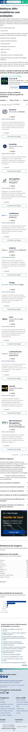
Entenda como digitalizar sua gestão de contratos (13, 629)
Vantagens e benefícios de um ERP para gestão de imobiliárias (12, 506)
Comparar (6, 133)
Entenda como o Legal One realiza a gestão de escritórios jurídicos (14, 633)
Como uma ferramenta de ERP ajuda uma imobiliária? (12, 500)
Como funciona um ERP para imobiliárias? (12, 487)
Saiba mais (3, 721)
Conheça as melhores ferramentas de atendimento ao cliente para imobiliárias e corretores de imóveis (13, 643)
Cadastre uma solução (22, 704)
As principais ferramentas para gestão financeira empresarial (12, 651)
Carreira (18, 713)
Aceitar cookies (22, 726)
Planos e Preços (14, 100)
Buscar (19, 2)
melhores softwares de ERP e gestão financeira (12, 477)
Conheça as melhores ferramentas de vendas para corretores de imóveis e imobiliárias (14, 647)
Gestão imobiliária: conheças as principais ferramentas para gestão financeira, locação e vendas (14, 638)
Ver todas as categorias (6, 715)
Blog (17, 706)
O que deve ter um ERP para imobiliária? (12, 491)
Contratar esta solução (14, 136)
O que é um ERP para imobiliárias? (10, 483)
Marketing (2, 702)
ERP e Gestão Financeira (6, 710)
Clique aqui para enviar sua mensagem (9, 682)
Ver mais (24, 665)
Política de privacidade (22, 710)
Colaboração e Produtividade (7, 708)
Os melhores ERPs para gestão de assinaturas (14, 662)
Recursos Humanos (5, 706)
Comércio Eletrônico (5, 713)
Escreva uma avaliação (22, 702)
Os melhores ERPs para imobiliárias (12, 654)
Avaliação (3, 100)
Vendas (2, 700)
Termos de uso (20, 708)
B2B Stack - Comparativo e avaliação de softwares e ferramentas (4, 2)
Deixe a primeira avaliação (8, 119)
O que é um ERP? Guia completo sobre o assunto (13, 659)
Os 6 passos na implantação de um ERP (13, 656)
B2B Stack (1, 670)
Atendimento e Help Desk (6, 704)
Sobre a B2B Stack (21, 700)
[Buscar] (13, 2)
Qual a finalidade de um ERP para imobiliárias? (13, 495)
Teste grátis (14, 87)
